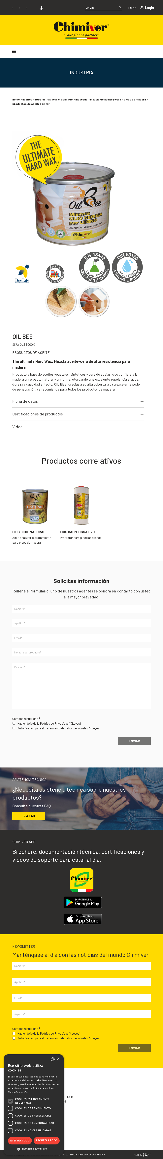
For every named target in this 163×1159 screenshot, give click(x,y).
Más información (18, 1092)
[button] (34, 1149)
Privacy (84, 1154)
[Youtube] (26, 7)
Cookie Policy (97, 1154)
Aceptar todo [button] (20, 1140)
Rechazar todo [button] (46, 1140)
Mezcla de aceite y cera (105, 99)
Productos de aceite (26, 103)
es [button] (130, 8)
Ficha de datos (25, 401)
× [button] (58, 1059)
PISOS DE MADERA (135, 99)
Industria (81, 99)
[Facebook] (12, 7)
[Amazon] (41, 7)
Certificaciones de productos (37, 413)
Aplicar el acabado (60, 99)
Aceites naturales (34, 99)
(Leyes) (76, 723)
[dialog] (34, 1104)
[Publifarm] (142, 1154)
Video (17, 426)
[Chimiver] (81, 30)
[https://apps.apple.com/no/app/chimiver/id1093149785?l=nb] (82, 919)
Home (16, 99)
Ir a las (29, 816)
